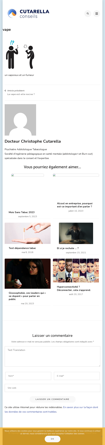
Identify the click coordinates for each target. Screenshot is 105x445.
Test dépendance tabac (22, 248)
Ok (52, 439)
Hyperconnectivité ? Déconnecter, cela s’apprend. (74, 288)
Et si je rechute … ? (68, 248)
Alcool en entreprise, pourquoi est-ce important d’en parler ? (74, 205)
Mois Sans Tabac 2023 (22, 212)
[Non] (101, 436)
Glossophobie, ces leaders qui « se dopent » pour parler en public (27, 296)
